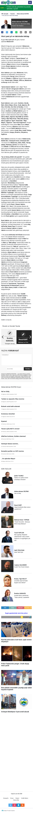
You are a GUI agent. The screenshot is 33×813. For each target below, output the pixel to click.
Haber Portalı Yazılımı (9, 810)
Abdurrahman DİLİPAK (23, 13)
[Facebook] (2, 32)
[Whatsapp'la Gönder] (16, 32)
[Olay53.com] (8, 2)
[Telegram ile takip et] (18, 805)
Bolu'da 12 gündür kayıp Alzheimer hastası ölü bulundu (19, 8)
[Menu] (30, 2)
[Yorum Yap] (30, 32)
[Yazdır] (26, 32)
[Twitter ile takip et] (10, 805)
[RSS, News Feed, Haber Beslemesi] (23, 805)
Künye (12, 798)
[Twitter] (7, 32)
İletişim (17, 798)
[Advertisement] (16, 734)
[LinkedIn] (12, 32)
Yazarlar (12, 13)
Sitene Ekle (16, 800)
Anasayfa (5, 13)
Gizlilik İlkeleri (24, 798)
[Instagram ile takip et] (14, 805)
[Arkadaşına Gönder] (21, 32)
